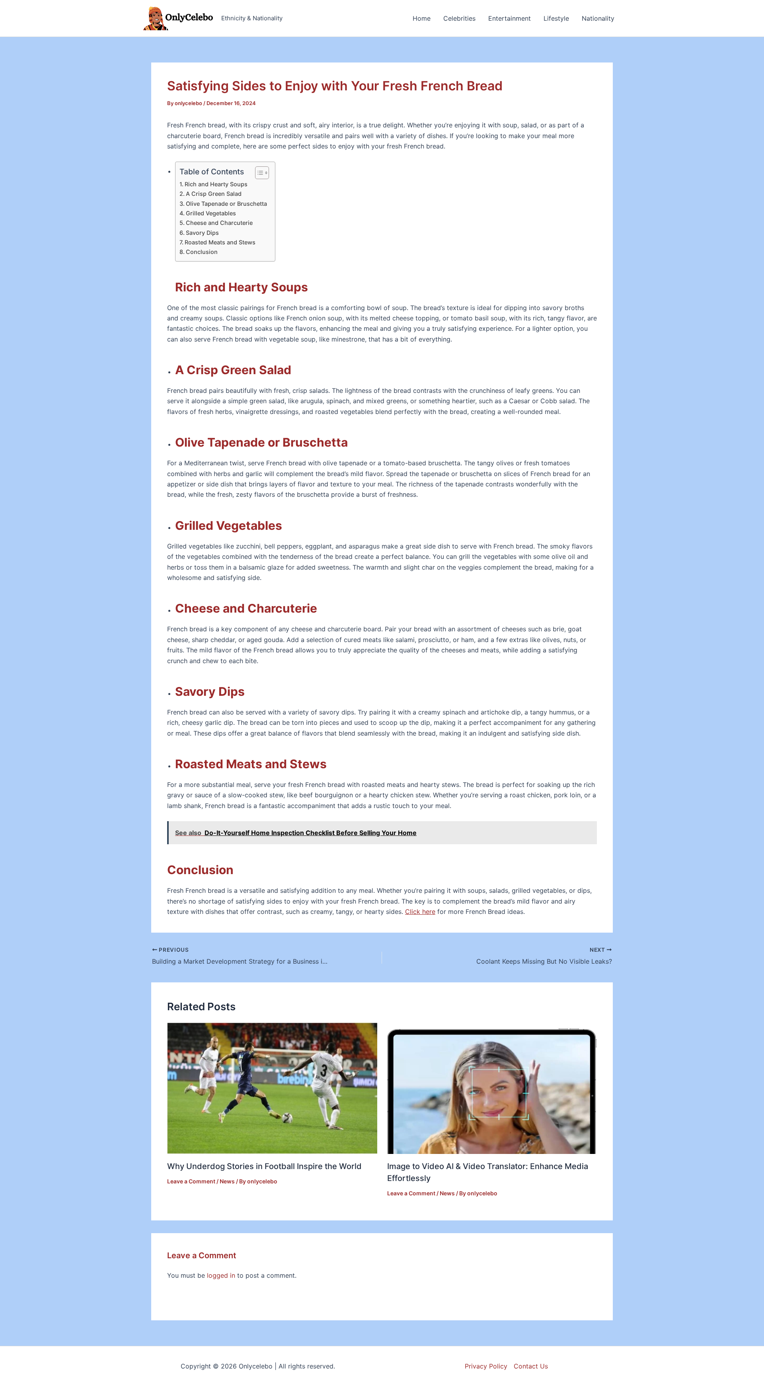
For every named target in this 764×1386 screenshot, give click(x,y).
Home (422, 18)
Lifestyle (556, 18)
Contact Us (531, 1366)
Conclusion (202, 251)
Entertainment (509, 18)
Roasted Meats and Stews (220, 242)
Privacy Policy (486, 1366)
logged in (221, 1275)
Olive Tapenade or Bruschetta (226, 203)
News (227, 1181)
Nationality (598, 18)
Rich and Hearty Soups (216, 184)
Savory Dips (202, 232)
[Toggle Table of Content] (258, 173)
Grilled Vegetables (211, 213)
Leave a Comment (191, 1181)
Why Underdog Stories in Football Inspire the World (264, 1166)
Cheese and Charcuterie (219, 222)
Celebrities (459, 18)
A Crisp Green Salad (214, 193)
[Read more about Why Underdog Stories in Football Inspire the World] (272, 1088)
